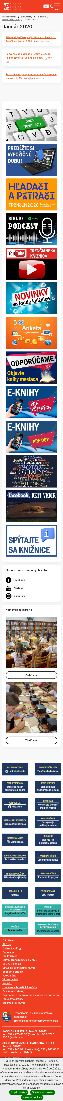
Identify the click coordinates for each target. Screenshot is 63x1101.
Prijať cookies (19, 1092)
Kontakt (7, 983)
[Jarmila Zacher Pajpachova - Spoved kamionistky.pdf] (46, 58)
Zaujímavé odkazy (13, 991)
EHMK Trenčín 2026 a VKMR (19, 959)
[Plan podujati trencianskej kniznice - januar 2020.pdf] (34, 41)
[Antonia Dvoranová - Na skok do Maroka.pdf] (30, 78)
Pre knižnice (9, 956)
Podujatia (41, 17)
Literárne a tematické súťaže (19, 987)
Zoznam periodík (12, 971)
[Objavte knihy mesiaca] (31, 367)
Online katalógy (11, 948)
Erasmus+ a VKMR (13, 1002)
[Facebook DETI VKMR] (31, 505)
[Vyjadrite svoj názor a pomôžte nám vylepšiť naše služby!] (31, 332)
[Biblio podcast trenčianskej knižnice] (31, 228)
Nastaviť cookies (32, 1097)
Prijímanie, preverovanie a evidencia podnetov (30, 995)
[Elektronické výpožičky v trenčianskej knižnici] (31, 401)
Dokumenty (26, 17)
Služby (6, 944)
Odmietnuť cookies (42, 1092)
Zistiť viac (31, 675)
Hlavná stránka (9, 17)
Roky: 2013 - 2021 (11, 19)
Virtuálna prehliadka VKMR (18, 967)
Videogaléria (10, 979)
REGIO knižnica (11, 963)
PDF (37, 41)
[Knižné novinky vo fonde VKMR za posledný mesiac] (31, 298)
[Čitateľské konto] (31, 159)
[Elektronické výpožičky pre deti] (31, 436)
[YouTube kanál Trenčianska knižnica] (31, 263)
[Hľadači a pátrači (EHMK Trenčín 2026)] (31, 194)
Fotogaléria (9, 975)
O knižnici (8, 940)
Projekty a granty (12, 998)
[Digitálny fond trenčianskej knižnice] (31, 471)
